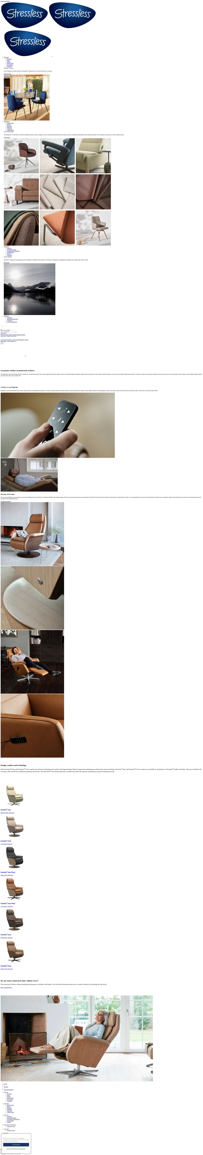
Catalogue (9, 129)
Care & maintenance (12, 322)
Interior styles (10, 123)
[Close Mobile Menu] (52, 56)
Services (6, 316)
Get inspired (7, 137)
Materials (9, 126)
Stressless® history (11, 249)
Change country (11, 1126)
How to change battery (6, 987)
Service (9, 254)
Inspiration (6, 121)
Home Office (10, 63)
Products (6, 57)
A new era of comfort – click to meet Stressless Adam (14, 339)
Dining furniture (13, 334)
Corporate (9, 255)
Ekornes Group (11, 1130)
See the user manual (6, 501)
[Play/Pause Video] (25, 356)
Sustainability (10, 252)
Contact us (9, 320)
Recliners (9, 59)
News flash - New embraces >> (8, 341)
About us (6, 246)
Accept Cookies (16, 1144)
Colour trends (10, 130)
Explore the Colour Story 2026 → (9, 336)
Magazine (9, 127)
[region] (16, 1143)
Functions (9, 66)
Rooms (9, 124)
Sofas (8, 60)
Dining (8, 62)
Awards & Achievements (13, 251)
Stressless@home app (12, 319)
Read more (6, 262)
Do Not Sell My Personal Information (16, 1148)
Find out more (7, 74)
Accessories (10, 65)
